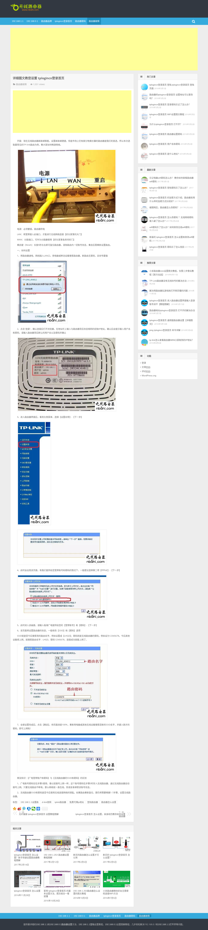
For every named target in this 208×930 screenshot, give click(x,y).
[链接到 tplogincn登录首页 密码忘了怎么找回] (144, 249)
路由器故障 (94, 21)
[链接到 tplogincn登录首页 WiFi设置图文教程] (144, 116)
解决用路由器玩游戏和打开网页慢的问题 (168, 290)
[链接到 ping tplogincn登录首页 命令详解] (144, 332)
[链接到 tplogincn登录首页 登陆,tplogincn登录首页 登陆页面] (144, 87)
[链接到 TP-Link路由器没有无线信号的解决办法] (144, 283)
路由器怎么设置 (108, 802)
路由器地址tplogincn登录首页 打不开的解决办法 (172, 310)
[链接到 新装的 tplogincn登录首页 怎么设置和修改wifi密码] (144, 239)
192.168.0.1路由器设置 (61, 924)
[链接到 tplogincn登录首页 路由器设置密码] (144, 136)
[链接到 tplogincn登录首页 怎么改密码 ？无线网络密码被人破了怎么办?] (144, 219)
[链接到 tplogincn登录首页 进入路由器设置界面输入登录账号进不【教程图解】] (144, 302)
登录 (144, 363)
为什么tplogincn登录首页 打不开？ (165, 124)
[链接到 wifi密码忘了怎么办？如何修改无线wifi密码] (144, 229)
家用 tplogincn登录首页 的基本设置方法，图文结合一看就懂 (57, 894)
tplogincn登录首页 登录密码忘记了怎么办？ (170, 104)
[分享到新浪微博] (19, 808)
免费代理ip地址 (76, 802)
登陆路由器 (92, 802)
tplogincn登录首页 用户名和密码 (164, 144)
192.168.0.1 (32, 21)
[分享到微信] (33, 808)
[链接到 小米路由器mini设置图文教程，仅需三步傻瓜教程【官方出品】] (144, 273)
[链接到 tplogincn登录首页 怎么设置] (27, 886)
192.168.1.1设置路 (30, 802)
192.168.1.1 (17, 21)
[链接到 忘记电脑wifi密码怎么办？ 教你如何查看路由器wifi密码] (144, 180)
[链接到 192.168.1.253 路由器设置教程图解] (57, 850)
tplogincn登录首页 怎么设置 (27, 891)
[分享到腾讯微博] (24, 808)
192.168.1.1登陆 (86, 924)
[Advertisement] (104, 49)
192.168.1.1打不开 (167, 924)
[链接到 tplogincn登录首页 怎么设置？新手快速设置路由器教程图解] (27, 850)
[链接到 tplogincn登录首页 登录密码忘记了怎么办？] (144, 106)
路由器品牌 (46, 21)
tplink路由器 (60, 802)
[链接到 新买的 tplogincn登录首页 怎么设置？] (116, 850)
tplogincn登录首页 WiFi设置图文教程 (166, 114)
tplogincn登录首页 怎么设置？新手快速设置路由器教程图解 (27, 858)
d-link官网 (46, 802)
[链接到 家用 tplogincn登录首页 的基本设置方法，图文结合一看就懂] (57, 886)
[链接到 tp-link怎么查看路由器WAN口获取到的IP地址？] (144, 342)
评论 (146, 371)
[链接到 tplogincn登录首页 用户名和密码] (144, 146)
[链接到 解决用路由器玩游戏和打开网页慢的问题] (144, 292)
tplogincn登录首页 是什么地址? (164, 154)
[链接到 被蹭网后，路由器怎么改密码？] (144, 209)
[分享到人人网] (29, 808)
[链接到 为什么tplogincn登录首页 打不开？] (144, 126)
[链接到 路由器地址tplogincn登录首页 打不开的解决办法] (144, 312)
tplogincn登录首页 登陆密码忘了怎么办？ (169, 187)
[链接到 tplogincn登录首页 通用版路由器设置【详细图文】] (144, 322)
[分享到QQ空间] (15, 808)
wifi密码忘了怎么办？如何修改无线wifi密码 (169, 227)
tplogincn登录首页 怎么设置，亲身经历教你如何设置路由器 (100, 814)
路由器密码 (80, 21)
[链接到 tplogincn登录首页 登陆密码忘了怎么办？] (144, 189)
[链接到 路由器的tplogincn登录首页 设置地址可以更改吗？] (144, 96)
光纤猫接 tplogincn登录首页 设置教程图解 (39, 813)
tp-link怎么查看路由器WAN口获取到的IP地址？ (171, 340)
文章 (146, 367)
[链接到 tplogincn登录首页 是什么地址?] (144, 156)
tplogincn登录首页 (30, 8)
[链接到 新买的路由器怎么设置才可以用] (86, 850)
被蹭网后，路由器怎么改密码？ (164, 207)
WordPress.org (149, 375)
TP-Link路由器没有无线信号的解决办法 (168, 281)
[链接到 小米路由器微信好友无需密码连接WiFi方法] (116, 886)
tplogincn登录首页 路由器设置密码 (165, 134)
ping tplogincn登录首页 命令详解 (164, 330)
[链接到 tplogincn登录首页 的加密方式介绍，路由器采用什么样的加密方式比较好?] (144, 199)
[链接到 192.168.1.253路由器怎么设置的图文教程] (86, 886)
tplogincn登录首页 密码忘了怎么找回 (166, 247)
